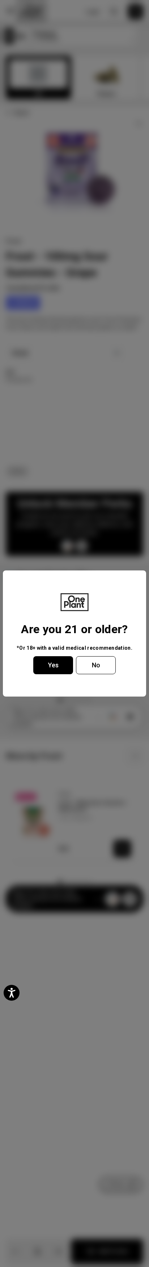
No (96, 665)
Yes (53, 665)
